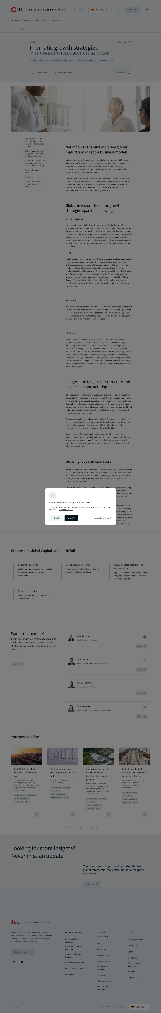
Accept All (71, 518)
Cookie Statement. (66, 510)
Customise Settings (103, 518)
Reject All (55, 518)
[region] (80, 506)
